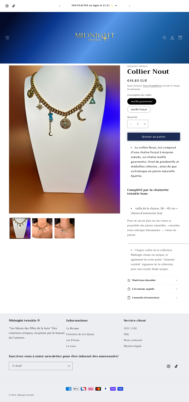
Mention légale (133, 346)
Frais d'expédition (152, 85)
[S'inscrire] (68, 366)
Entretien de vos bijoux (80, 334)
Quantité (132, 117)
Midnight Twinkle (25, 395)
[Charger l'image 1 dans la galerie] (20, 228)
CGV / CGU (130, 328)
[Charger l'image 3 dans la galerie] (64, 228)
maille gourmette (142, 101)
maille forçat (139, 109)
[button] (7, 38)
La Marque (72, 328)
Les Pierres (72, 340)
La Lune (71, 346)
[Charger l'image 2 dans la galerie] (42, 228)
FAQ (126, 334)
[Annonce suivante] (129, 6)
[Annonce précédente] (59, 6)
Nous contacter (133, 340)
